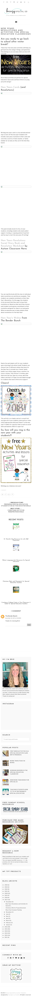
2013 (6, 933)
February (8, 922)
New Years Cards (10, 87)
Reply (29, 624)
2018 (6, 897)
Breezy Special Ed (10, 993)
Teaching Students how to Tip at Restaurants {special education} (19, 791)
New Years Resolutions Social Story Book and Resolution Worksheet (13, 243)
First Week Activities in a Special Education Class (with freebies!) (19, 752)
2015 (6, 929)
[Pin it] (12, 494)
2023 (6, 887)
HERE (23, 860)
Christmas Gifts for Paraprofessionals (16, 907)
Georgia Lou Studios (14, 994)
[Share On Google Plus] (9, 494)
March (8, 920)
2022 (6, 889)
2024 (6, 885)
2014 (6, 931)
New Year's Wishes (11, 318)
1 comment (3, 490)
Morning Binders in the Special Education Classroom (18, 772)
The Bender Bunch (11, 616)
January (8, 924)
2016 (6, 927)
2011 (6, 937)
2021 (6, 891)
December (9, 901)
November (9, 912)
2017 (6, 899)
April (7, 918)
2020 (6, 893)
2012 (6, 935)
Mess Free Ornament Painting (14, 910)
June (7, 914)
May (7, 916)
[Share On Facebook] (5, 494)
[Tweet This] (2, 494)
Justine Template (21, 993)
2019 (6, 895)
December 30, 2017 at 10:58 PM (13, 618)
